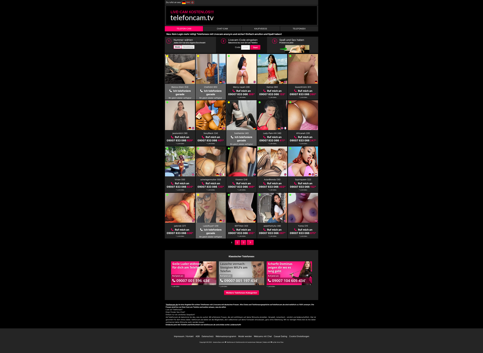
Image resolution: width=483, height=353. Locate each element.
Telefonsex (299, 28)
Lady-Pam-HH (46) (272, 133)
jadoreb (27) (180, 226)
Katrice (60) (272, 87)
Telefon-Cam (184, 28)
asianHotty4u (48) (272, 226)
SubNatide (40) (241, 133)
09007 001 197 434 (241, 280)
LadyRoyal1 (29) (210, 226)
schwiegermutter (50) (210, 179)
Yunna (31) (303, 226)
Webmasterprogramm (226, 336)
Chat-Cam (222, 28)
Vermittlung (188, 47)
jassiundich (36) (180, 133)
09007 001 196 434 (193, 280)
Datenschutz (208, 336)
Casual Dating (280, 336)
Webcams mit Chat (263, 336)
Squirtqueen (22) (303, 179)
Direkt (177, 47)
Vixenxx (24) (241, 179)
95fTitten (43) (241, 226)
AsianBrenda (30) (272, 179)
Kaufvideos (260, 28)
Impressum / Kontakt (184, 336)
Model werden (245, 336)
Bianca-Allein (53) (179, 87)
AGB (198, 336)
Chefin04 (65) (210, 87)
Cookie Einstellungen (299, 336)
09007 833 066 (241, 94)
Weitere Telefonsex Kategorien (241, 292)
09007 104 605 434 (289, 280)
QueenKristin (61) (303, 87)
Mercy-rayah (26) (241, 87)
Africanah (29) (303, 133)
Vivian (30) (180, 179)
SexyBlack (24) (211, 133)
